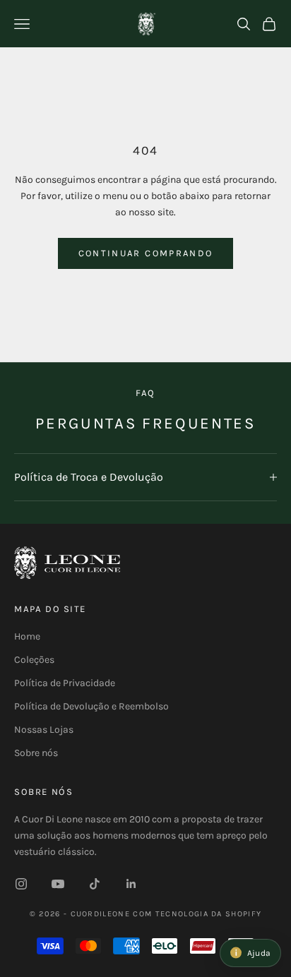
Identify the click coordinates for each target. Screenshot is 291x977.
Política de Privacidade (64, 683)
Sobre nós (36, 753)
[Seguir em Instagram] (21, 884)
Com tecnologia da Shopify (197, 913)
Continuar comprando (145, 253)
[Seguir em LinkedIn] (131, 884)
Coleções (34, 660)
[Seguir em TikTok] (95, 884)
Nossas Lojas (43, 730)
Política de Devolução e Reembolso (91, 706)
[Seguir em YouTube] (58, 884)
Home (27, 636)
